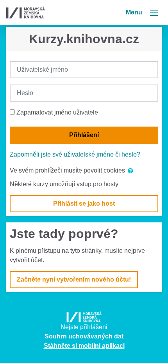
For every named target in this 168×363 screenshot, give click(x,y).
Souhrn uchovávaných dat (84, 336)
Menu (135, 12)
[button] (132, 171)
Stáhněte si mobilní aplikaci (84, 345)
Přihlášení (84, 135)
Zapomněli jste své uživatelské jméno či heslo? (75, 154)
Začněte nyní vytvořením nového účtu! (74, 279)
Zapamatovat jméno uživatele (57, 112)
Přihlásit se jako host (84, 203)
